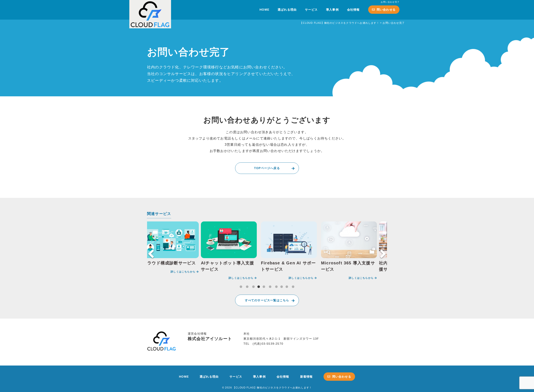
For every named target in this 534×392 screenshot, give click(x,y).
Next (383, 253)
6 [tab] (270, 287)
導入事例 (332, 9)
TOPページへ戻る (267, 168)
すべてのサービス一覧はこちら (267, 300)
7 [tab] (276, 287)
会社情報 (353, 9)
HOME (264, 9)
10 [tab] (293, 287)
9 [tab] (287, 287)
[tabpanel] (171, 248)
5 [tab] (264, 287)
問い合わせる (386, 9)
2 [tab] (247, 287)
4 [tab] (259, 287)
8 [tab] (282, 287)
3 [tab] (253, 287)
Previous (151, 253)
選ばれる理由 (287, 9)
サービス (311, 9)
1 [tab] (241, 287)
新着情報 (306, 376)
